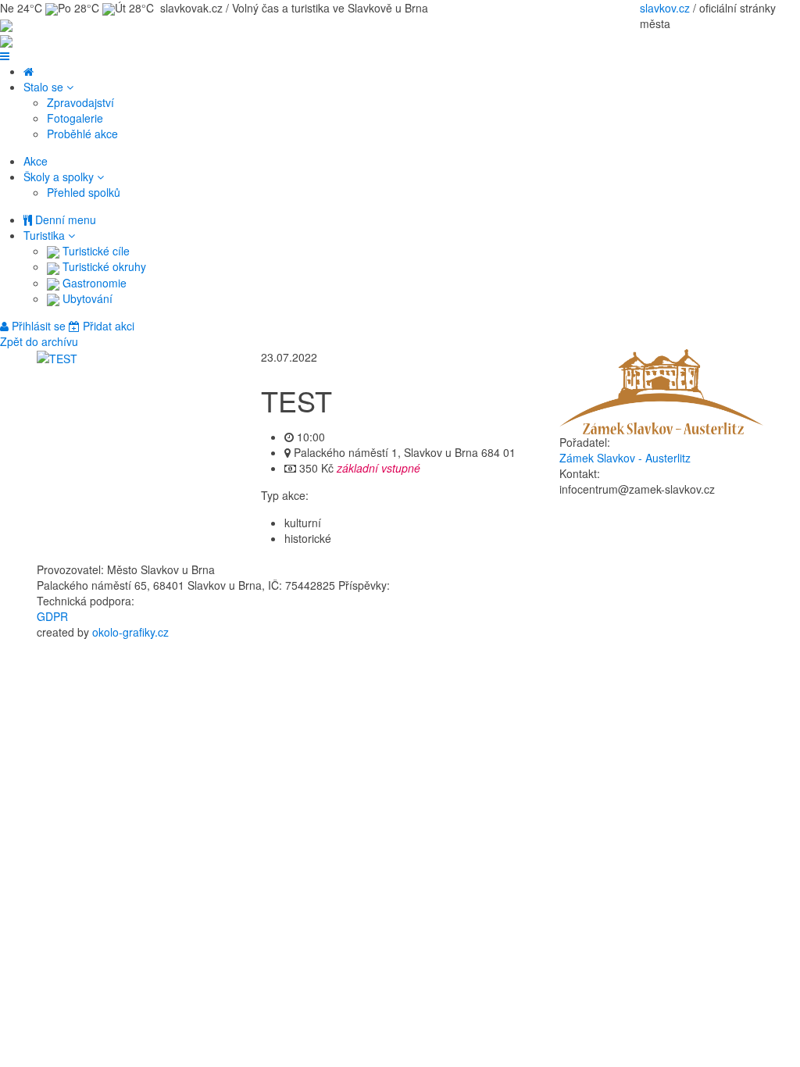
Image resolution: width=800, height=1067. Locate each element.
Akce (35, 161)
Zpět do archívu (39, 341)
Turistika (45, 235)
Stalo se (44, 87)
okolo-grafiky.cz (130, 632)
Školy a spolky (60, 176)
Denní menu (64, 219)
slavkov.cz (665, 8)
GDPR (52, 616)
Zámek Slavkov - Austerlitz (625, 458)
